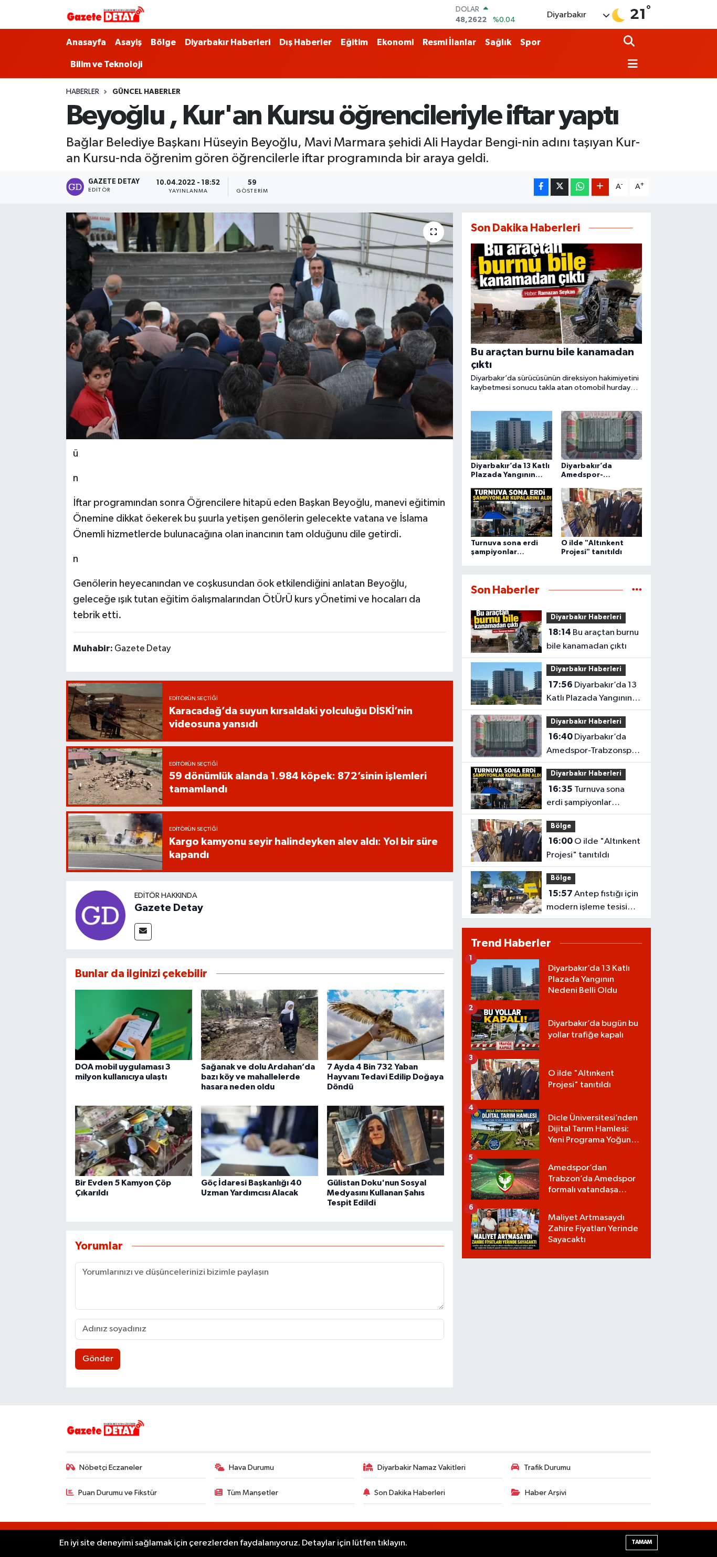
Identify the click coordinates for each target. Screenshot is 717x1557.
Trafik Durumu (547, 1467)
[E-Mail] (143, 931)
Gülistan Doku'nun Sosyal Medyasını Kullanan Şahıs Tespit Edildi (376, 1193)
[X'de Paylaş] (559, 187)
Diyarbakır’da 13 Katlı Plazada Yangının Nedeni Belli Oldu (591, 692)
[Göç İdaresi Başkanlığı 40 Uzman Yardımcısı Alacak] (259, 1140)
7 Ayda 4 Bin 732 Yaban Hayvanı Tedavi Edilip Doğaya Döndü (385, 1077)
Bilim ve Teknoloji (106, 64)
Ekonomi (395, 42)
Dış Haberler (305, 42)
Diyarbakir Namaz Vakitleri (421, 1467)
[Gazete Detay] (100, 914)
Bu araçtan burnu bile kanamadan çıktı (592, 639)
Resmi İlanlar (449, 42)
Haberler (82, 92)
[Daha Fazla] (600, 187)
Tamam (641, 1542)
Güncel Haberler (146, 92)
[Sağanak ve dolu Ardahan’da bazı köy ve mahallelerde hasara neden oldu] (259, 1024)
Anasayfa (86, 42)
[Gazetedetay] (105, 15)
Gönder (97, 1358)
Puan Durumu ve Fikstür (117, 1493)
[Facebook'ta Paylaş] (541, 187)
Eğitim (354, 42)
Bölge (163, 42)
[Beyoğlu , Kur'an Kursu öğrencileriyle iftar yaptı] (259, 326)
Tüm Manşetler (252, 1493)
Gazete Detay (168, 908)
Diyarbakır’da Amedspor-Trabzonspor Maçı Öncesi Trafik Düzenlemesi (593, 744)
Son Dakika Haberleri (409, 1493)
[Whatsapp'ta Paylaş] (580, 187)
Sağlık (498, 42)
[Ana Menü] (631, 65)
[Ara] (630, 42)
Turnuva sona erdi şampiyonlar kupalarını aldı (585, 797)
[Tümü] (637, 590)
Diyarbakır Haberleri (227, 42)
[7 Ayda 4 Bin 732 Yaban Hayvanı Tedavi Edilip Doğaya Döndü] (385, 1024)
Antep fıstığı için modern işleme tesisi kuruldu (592, 901)
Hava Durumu (251, 1467)
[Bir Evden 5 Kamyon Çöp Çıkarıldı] (133, 1140)
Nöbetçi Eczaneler (110, 1467)
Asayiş (128, 42)
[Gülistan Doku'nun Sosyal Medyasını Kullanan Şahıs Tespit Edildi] (385, 1140)
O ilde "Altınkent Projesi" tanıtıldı (593, 848)
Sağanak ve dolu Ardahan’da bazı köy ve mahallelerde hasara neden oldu (258, 1077)
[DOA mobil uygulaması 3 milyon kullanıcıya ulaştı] (133, 1024)
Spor (530, 42)
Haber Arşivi (545, 1493)
